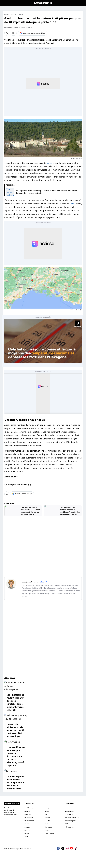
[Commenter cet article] (13, 33)
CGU (66, 824)
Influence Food (69, 827)
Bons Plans (28, 814)
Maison (47, 811)
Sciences (47, 817)
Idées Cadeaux (49, 833)
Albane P (10, 28)
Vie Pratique (49, 827)
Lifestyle (47, 808)
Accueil (6, 14)
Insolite (21, 14)
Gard (72, 203)
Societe (13, 14)
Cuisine (27, 824)
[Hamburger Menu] (6, 3)
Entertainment (29, 817)
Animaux (27, 811)
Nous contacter (69, 811)
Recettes (27, 827)
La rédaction (69, 814)
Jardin (26, 837)
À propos (68, 808)
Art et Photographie (31, 808)
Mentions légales (70, 821)
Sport (46, 824)
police (49, 163)
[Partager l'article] (6, 33)
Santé (46, 814)
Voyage (47, 830)
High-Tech (28, 830)
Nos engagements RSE (72, 817)
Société (47, 821)
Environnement (29, 821)
